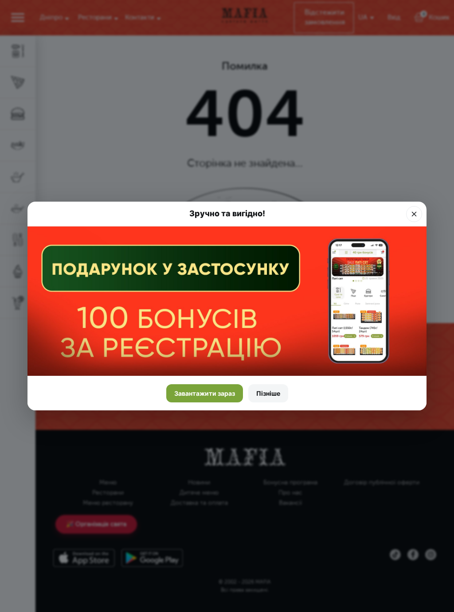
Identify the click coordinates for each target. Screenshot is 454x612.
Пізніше (268, 393)
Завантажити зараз (204, 393)
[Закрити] (414, 214)
